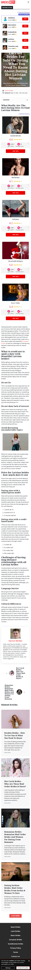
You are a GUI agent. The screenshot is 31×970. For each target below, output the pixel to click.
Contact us (15, 956)
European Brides (15, 940)
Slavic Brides (15, 935)
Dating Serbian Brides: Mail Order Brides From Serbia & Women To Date (14, 889)
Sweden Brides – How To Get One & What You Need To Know (14, 735)
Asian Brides (15, 927)
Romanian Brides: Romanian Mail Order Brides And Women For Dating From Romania (15, 836)
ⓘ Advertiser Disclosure (24, 114)
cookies (11, 960)
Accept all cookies (23, 968)
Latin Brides (15, 931)
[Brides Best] (8, 2)
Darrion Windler (9, 90)
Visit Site (15, 151)
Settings (8, 968)
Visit (25, 19)
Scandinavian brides (15, 944)
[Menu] (28, 2)
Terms (15, 952)
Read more (7, 752)
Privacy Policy (15, 948)
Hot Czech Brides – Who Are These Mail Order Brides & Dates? (15, 784)
